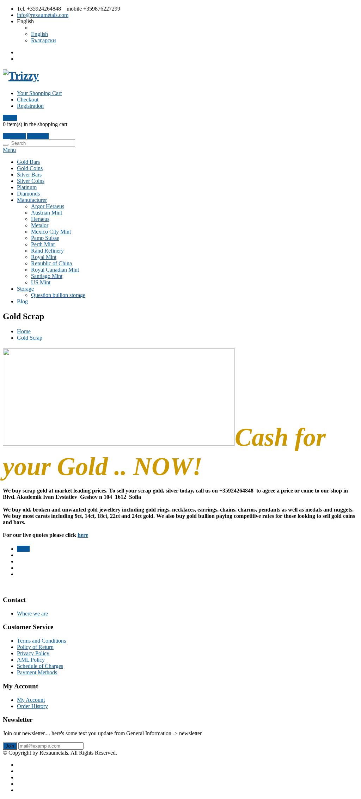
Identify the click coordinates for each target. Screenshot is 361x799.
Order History (32, 706)
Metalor (39, 225)
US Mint (40, 282)
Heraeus (40, 219)
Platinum (27, 187)
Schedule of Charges (40, 666)
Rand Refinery (47, 251)
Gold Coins (30, 168)
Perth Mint (43, 244)
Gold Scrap (29, 338)
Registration (30, 106)
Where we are (32, 614)
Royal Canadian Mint (55, 270)
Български (43, 40)
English (39, 34)
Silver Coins (30, 181)
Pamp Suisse (45, 238)
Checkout (27, 100)
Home (24, 331)
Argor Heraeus (47, 206)
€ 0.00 (10, 118)
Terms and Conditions (41, 641)
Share (23, 549)
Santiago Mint (46, 276)
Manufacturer (32, 200)
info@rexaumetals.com (42, 15)
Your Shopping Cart (39, 93)
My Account (31, 700)
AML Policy (31, 660)
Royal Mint (43, 257)
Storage (25, 289)
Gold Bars (28, 162)
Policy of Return (35, 647)
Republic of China (51, 263)
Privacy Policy (33, 653)
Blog (22, 301)
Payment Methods (37, 672)
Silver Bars (29, 175)
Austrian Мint (46, 213)
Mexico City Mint (51, 232)
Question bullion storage (58, 295)
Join (10, 746)
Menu (9, 150)
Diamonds (28, 194)
